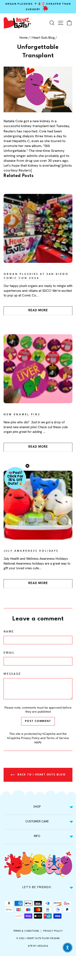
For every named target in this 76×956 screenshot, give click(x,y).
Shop (37, 806)
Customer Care (37, 821)
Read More (38, 310)
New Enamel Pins (22, 414)
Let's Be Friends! (37, 887)
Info (37, 836)
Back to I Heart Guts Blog (40, 774)
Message (12, 674)
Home (23, 38)
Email (9, 652)
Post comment (38, 721)
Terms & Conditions (26, 930)
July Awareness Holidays (31, 551)
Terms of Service (57, 738)
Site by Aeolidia (38, 945)
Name (9, 631)
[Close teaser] (27, 466)
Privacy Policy (30, 738)
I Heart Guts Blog (43, 38)
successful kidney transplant (26, 125)
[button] (15, 478)
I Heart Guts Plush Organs (42, 938)
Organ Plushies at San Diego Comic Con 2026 (36, 276)
